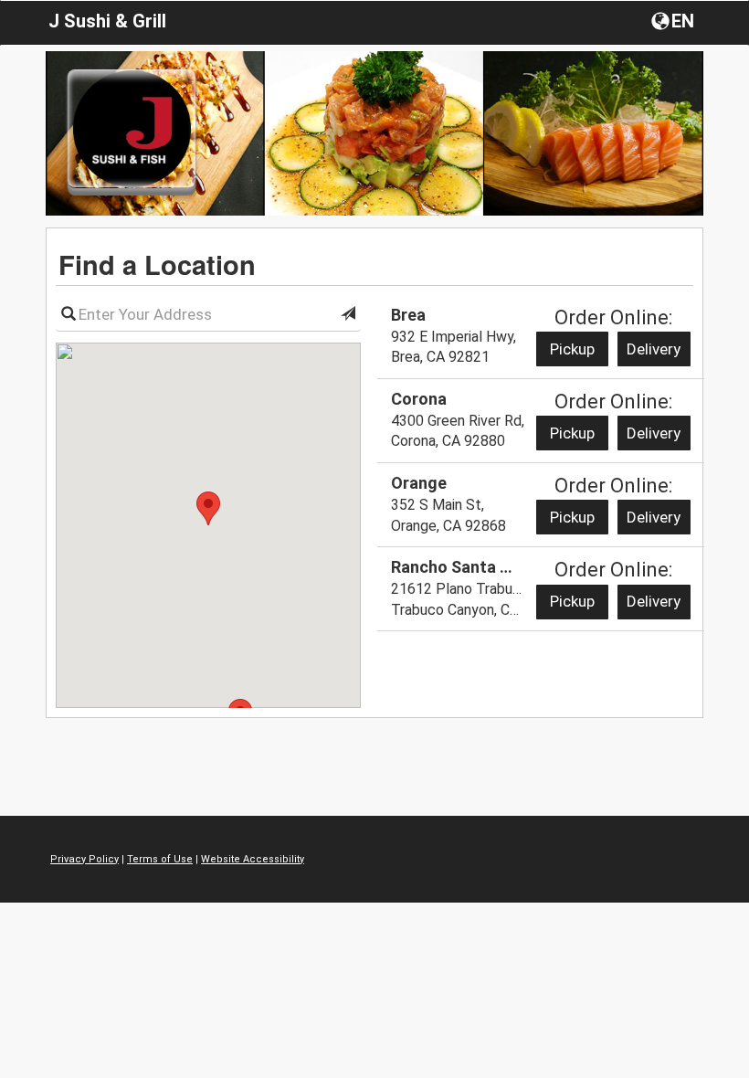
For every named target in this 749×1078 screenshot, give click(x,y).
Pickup (572, 349)
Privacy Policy (84, 859)
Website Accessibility (252, 859)
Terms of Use (160, 859)
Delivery (653, 349)
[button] (675, 20)
